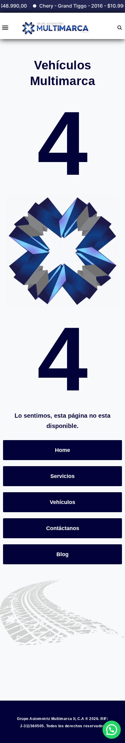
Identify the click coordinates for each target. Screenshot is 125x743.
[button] (5, 27)
